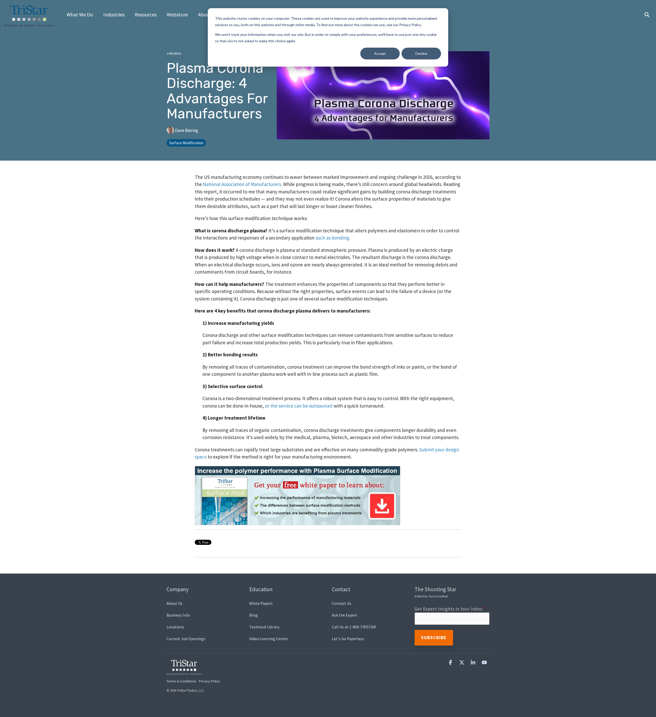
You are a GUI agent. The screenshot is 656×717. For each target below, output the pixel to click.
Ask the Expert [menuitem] (344, 615)
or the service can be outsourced (299, 406)
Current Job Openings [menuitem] (186, 638)
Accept (380, 53)
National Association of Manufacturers (242, 184)
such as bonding (332, 238)
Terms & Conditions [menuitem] (181, 681)
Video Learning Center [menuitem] (268, 638)
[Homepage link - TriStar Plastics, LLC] (184, 672)
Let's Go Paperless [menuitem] (348, 638)
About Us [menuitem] (174, 603)
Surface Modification (186, 142)
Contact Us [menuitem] (341, 603)
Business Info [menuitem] (178, 615)
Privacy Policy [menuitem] (209, 681)
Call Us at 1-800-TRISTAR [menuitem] (354, 626)
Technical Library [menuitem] (264, 626)
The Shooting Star (435, 592)
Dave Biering (186, 130)
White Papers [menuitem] (261, 603)
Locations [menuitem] (175, 626)
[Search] (647, 15)
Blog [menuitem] (253, 615)
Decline (421, 53)
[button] (451, 662)
